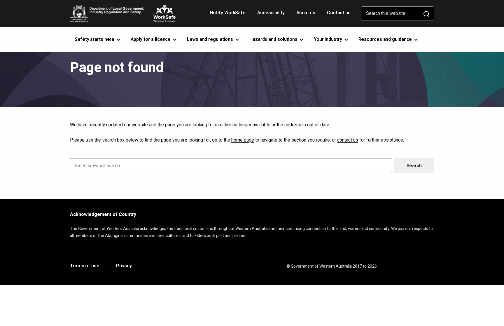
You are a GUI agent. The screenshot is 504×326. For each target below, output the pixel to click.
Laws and (210, 39)
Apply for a (151, 39)
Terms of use (84, 266)
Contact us (339, 12)
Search (414, 165)
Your (328, 39)
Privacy (124, 266)
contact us (347, 140)
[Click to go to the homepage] (123, 13)
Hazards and (274, 39)
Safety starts (95, 39)
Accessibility (271, 14)
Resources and (385, 39)
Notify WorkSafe (228, 12)
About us (305, 12)
